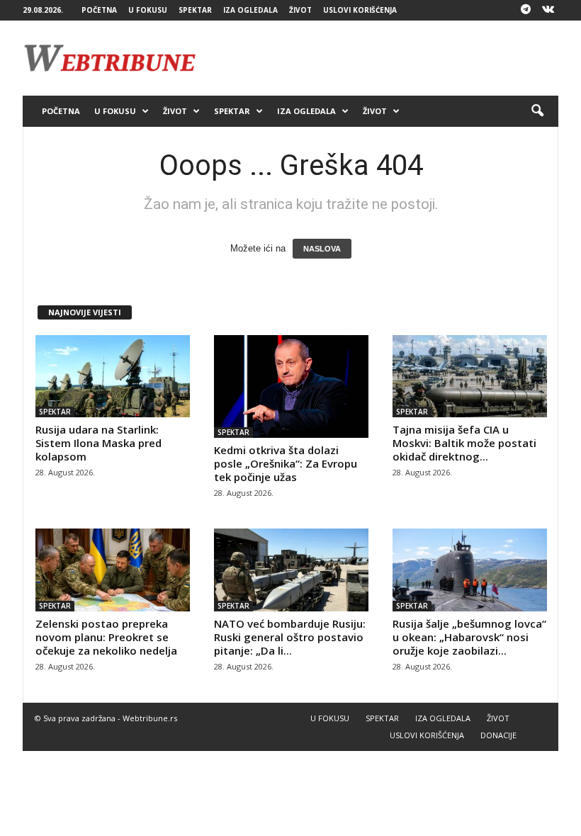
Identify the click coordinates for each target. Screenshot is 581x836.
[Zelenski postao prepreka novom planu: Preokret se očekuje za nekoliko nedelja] (112, 570)
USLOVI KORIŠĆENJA (360, 10)
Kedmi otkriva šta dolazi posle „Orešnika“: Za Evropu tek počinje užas (285, 463)
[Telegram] (525, 10)
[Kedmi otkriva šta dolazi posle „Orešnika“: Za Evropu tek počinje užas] (291, 386)
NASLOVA (322, 248)
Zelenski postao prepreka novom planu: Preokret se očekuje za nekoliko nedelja (106, 636)
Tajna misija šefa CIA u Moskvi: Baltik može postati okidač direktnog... (464, 442)
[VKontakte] (547, 10)
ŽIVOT (300, 10)
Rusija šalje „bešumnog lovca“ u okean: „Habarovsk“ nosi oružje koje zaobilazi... (469, 636)
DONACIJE (498, 735)
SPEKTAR (195, 10)
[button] (537, 111)
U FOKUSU (147, 10)
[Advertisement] (378, 58)
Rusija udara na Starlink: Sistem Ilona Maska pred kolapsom (98, 442)
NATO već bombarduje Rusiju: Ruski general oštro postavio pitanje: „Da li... (290, 636)
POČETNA (99, 10)
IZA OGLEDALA (250, 10)
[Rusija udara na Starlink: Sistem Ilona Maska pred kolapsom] (112, 376)
